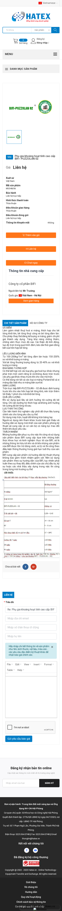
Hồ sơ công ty (38, 323)
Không (51, 222)
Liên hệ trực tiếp (13, 196)
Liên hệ (32, 249)
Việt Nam (10, 181)
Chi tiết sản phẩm (15, 323)
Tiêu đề (9, 602)
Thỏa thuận (11, 203)
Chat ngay (32, 262)
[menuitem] (10, 664)
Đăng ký (49, 783)
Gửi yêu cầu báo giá (18, 738)
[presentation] (10, 664)
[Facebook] (25, 567)
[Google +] (34, 567)
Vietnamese (49, 3)
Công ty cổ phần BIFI (22, 284)
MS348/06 (11, 188)
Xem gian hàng (31, 300)
